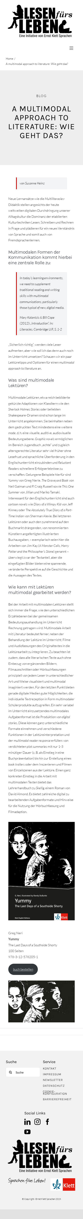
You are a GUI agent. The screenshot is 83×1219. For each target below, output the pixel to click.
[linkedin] (27, 1122)
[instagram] (37, 1122)
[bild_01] (41, 1140)
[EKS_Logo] (41, 1179)
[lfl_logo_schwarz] (41, 5)
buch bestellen (23, 969)
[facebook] (47, 1122)
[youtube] (27, 1132)
